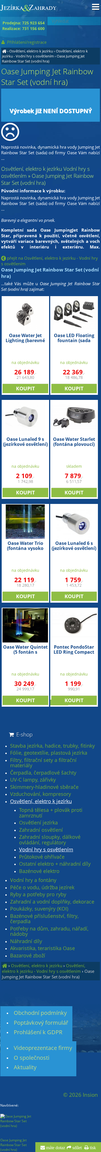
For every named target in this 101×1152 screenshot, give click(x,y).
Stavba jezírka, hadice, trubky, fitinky (52, 746)
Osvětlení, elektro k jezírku (31, 51)
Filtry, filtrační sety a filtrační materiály (43, 762)
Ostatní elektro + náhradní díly (55, 864)
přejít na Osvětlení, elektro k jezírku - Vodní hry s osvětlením (49, 260)
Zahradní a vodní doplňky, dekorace (52, 902)
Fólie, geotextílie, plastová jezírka (48, 753)
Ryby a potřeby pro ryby (38, 894)
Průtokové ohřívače (42, 857)
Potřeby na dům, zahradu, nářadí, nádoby (49, 931)
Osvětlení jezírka (38, 823)
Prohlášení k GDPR (38, 1032)
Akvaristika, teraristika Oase (42, 948)
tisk (92, 1148)
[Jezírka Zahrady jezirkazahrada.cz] (4, 51)
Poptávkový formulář (41, 1022)
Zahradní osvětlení (41, 830)
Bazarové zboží (27, 956)
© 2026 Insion (80, 1094)
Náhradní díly (26, 941)
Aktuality (25, 1067)
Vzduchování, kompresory (40, 794)
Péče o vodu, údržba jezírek (42, 887)
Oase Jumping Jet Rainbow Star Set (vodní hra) (43, 59)
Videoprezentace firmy (43, 1048)
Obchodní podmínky (40, 1013)
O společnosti (31, 1057)
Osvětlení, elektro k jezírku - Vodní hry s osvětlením (45, 54)
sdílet (76, 1148)
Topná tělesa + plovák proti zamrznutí (50, 812)
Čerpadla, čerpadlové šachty (43, 773)
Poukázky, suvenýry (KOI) (39, 909)
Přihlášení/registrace (26, 42)
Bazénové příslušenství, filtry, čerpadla (44, 918)
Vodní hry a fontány (33, 880)
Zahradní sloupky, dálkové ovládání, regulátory (50, 839)
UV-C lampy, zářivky (33, 780)
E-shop (24, 734)
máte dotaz (55, 1148)
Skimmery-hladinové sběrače (44, 787)
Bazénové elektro (39, 871)
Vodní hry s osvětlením (46, 850)
